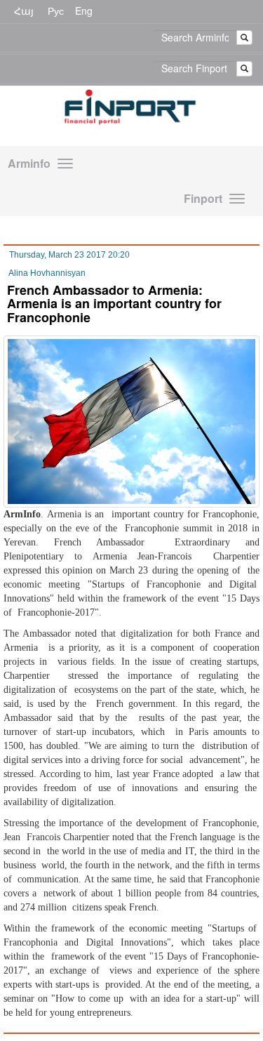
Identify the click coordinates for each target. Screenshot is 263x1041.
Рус (56, 11)
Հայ (24, 11)
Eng (84, 11)
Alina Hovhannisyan (47, 273)
